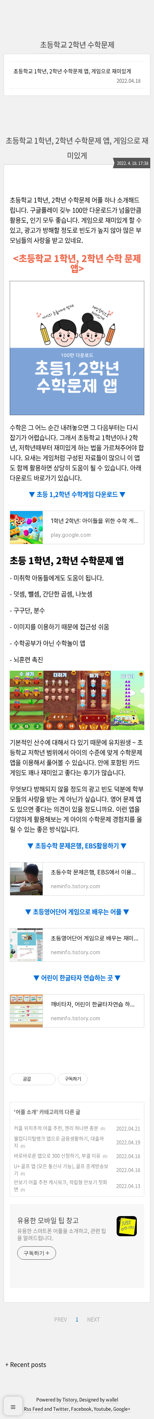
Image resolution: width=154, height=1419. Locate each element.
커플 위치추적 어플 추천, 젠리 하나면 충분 (56, 1127)
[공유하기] (38, 1079)
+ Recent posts (25, 1364)
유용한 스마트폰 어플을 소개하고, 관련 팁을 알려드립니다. (61, 1234)
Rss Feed (33, 1409)
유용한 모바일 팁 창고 (48, 1220)
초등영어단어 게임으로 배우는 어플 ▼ (80, 911)
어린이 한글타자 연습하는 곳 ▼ (80, 977)
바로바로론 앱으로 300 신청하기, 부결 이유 (57, 1155)
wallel (112, 1399)
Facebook (81, 1409)
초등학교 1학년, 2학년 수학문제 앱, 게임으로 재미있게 (72, 71)
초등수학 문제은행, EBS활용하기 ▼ (80, 845)
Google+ (121, 1409)
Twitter (61, 1409)
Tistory (69, 1399)
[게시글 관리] (47, 1079)
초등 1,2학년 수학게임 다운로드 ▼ (80, 494)
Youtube (102, 1409)
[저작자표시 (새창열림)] (91, 1079)
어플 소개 (26, 1111)
